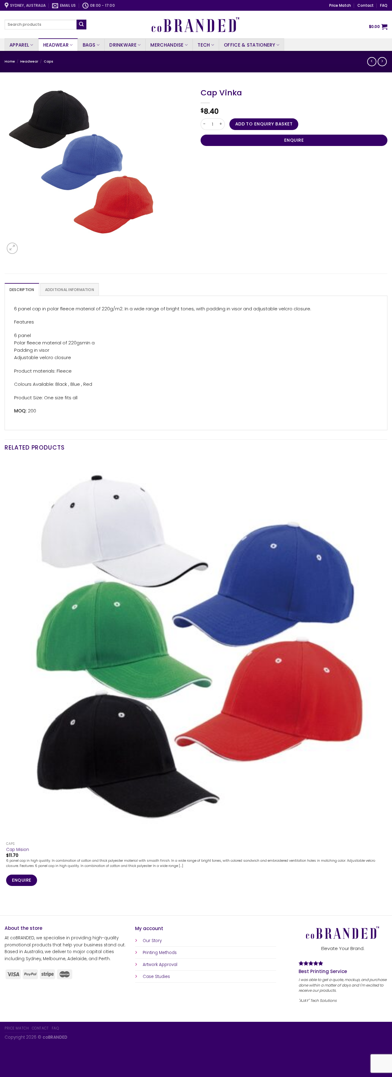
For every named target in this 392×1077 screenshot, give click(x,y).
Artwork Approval (160, 965)
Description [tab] (21, 289)
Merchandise (166, 45)
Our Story (152, 941)
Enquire (294, 140)
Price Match (340, 5)
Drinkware (123, 45)
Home (10, 61)
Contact (365, 5)
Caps (48, 61)
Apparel (19, 45)
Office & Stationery (249, 45)
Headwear (56, 45)
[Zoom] (12, 248)
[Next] (26, 245)
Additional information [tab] (69, 289)
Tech (204, 45)
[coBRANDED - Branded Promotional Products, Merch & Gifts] (196, 24)
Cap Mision (17, 850)
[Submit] (81, 24)
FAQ (383, 5)
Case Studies (156, 976)
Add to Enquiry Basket (264, 124)
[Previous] (7, 905)
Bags (89, 45)
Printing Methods (160, 953)
